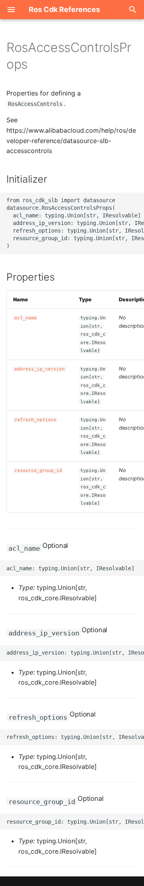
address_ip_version (39, 369)
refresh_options (35, 419)
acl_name (25, 318)
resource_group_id (38, 470)
